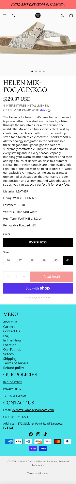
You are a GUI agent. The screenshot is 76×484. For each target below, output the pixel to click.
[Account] (62, 15)
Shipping (10, 358)
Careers (9, 326)
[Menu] (4, 15)
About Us (10, 322)
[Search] (13, 15)
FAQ (6, 336)
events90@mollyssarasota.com (33, 410)
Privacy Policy (12, 389)
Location (9, 345)
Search (8, 354)
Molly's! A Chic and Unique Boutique (37, 461)
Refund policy (13, 368)
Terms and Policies (38, 473)
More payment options (38, 297)
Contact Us (11, 331)
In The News (12, 340)
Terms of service (15, 363)
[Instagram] (38, 434)
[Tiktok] (45, 434)
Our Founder (13, 349)
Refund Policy (12, 382)
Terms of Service (14, 395)
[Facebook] (30, 434)
